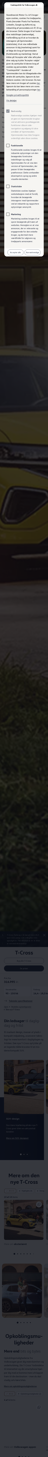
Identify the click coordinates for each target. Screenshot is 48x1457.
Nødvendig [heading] (16, 111)
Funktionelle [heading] (17, 145)
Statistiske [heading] (16, 186)
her (38, 83)
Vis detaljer (11, 100)
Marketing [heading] (16, 214)
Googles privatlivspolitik (17, 95)
